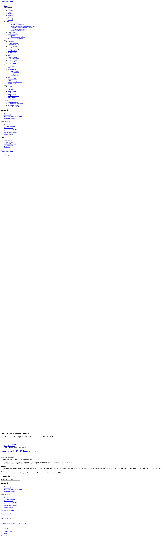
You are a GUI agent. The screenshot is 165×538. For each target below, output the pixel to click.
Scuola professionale (13, 96)
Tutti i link (7, 147)
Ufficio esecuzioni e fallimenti (16, 60)
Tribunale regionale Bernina (15, 38)
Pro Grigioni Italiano (13, 105)
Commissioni (11, 35)
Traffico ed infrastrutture (17, 30)
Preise (12, 74)
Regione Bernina (8, 142)
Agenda (6, 113)
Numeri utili (7, 115)
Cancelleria (11, 48)
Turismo (10, 13)
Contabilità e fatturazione (14, 49)
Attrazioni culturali (13, 102)
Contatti (6, 528)
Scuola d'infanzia (12, 91)
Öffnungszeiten (15, 72)
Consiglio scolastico (13, 34)
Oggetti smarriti (12, 83)
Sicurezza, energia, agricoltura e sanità (21, 27)
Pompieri (10, 77)
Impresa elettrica (12, 55)
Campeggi (10, 18)
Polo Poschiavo (12, 97)
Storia (9, 9)
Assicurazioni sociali (13, 44)
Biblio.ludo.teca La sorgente (15, 103)
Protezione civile (12, 79)
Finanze (10, 54)
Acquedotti (11, 66)
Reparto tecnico (8, 131)
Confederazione (8, 145)
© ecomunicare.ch (6, 536)
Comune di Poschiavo (10, 444)
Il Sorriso (10, 86)
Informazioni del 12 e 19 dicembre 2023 (18, 451)
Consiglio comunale (13, 23)
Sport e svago (11, 16)
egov (5, 533)
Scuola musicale (12, 99)
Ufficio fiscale (11, 61)
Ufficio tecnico (12, 63)
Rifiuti (9, 80)
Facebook (3, 440)
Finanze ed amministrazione (18, 24)
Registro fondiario (12, 57)
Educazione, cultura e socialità (19, 29)
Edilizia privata (12, 52)
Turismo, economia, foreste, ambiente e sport (23, 26)
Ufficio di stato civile (13, 58)
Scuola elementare (12, 93)
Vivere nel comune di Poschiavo (13, 116)
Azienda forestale (12, 46)
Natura (9, 12)
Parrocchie (10, 20)
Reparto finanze (8, 134)
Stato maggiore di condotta (15, 82)
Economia (10, 15)
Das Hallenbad (12, 69)
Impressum (7, 530)
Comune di (7, 151)
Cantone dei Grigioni (10, 144)
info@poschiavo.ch (37, 437)
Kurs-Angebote (15, 75)
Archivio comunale (13, 43)
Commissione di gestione (18, 37)
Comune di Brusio (9, 140)
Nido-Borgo (11, 89)
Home (5, 6)
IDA (9, 68)
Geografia (10, 10)
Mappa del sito (8, 531)
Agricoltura (11, 41)
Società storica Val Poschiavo (15, 106)
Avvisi (6, 125)
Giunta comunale (12, 32)
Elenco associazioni (9, 118)
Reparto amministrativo (10, 132)
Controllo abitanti (12, 51)
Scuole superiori (12, 94)
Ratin (9, 88)
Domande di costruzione (10, 129)
